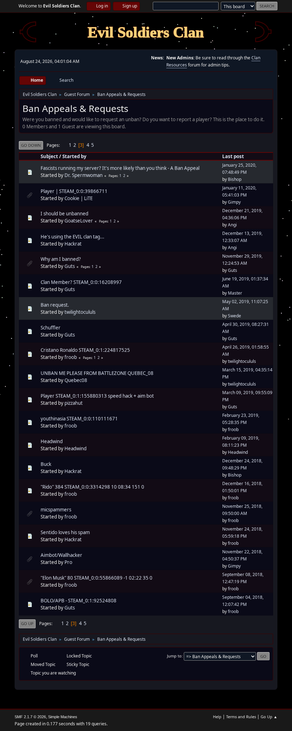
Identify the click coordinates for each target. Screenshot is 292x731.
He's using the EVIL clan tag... (72, 236)
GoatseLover (78, 220)
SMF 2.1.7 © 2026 (30, 717)
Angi (232, 225)
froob (70, 357)
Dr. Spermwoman (83, 175)
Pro (68, 562)
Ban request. (55, 305)
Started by (74, 156)
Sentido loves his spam (65, 532)
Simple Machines (62, 717)
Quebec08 (75, 380)
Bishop (234, 179)
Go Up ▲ (269, 716)
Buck (46, 464)
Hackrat (73, 244)
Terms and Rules (241, 716)
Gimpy (234, 202)
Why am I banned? (61, 259)
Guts (69, 266)
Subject (49, 156)
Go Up (27, 623)
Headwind (52, 441)
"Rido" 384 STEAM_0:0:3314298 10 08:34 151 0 (92, 487)
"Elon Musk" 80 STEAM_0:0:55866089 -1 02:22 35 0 (96, 578)
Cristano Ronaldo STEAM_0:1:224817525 (85, 350)
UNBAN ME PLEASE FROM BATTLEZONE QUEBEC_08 (97, 373)
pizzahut (73, 403)
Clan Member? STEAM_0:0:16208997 (81, 282)
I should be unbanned (64, 213)
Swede (234, 316)
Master (235, 293)
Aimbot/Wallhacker (61, 555)
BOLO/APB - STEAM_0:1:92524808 (78, 600)
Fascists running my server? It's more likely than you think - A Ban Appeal (120, 168)
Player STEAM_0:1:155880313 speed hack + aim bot (97, 396)
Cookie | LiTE (78, 198)
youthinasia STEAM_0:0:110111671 (79, 418)
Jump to (174, 656)
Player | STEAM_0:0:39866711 (74, 191)
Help (217, 716)
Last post (233, 156)
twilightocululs (79, 312)
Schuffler (51, 327)
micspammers (56, 509)
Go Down (31, 145)
